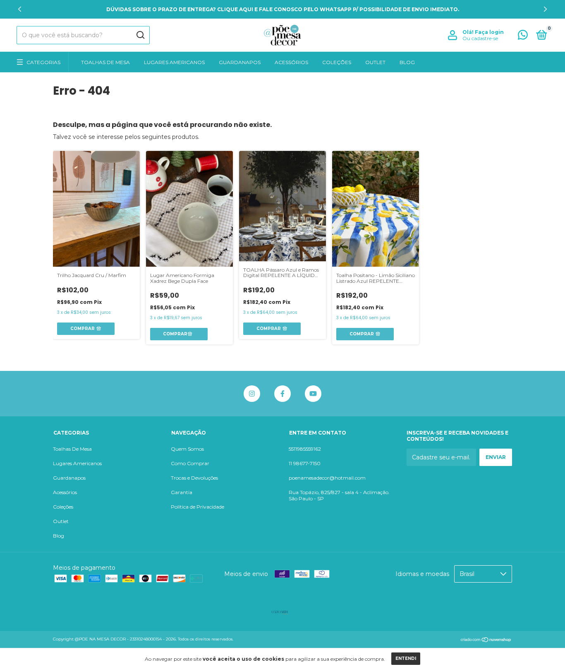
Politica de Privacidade (197, 507)
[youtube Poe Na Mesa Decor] (313, 393)
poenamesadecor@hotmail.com (327, 478)
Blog (407, 62)
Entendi (405, 658)
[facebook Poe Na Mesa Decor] (282, 393)
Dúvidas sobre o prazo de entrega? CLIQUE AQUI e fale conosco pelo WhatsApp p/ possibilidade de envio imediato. (282, 9)
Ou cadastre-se (480, 38)
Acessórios (291, 62)
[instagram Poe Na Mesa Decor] (252, 393)
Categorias (43, 62)
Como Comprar (190, 463)
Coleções (336, 62)
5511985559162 (305, 449)
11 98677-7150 (305, 463)
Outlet (375, 62)
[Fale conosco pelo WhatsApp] (523, 36)
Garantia (181, 492)
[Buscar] (140, 35)
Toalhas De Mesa (105, 62)
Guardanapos (240, 62)
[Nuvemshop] (486, 640)
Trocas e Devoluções (194, 478)
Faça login (489, 32)
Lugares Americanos (174, 62)
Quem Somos (187, 449)
